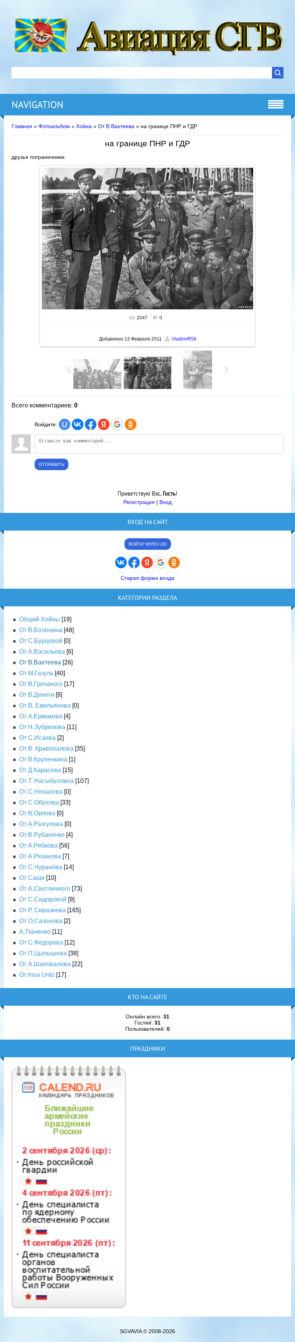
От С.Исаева (37, 737)
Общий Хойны (39, 619)
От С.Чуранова (40, 867)
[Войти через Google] (117, 424)
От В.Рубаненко (42, 834)
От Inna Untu (37, 974)
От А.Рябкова (38, 845)
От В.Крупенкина (43, 759)
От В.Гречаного (41, 684)
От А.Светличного (44, 888)
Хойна (84, 126)
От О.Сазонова (40, 921)
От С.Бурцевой (40, 641)
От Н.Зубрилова (42, 727)
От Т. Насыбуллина (46, 781)
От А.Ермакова (40, 716)
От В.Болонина (40, 630)
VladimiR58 (184, 339)
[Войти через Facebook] (90, 424)
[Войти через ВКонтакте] (77, 424)
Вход (165, 502)
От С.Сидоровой (42, 899)
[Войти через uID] (64, 424)
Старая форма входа (147, 578)
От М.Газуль (36, 673)
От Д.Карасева (40, 770)
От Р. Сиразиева (42, 910)
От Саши (32, 878)
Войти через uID (148, 544)
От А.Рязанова (40, 856)
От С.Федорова (41, 942)
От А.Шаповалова (45, 964)
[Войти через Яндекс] (103, 424)
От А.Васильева (42, 651)
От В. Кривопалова (46, 748)
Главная (22, 126)
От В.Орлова (37, 813)
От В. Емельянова (45, 705)
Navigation (37, 104)
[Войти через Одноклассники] (130, 424)
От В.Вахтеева (116, 126)
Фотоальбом (54, 126)
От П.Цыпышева (43, 953)
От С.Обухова (39, 802)
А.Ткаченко (35, 931)
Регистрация (139, 502)
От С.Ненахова (41, 791)
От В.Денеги (36, 694)
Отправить (51, 464)
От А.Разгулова (41, 824)
